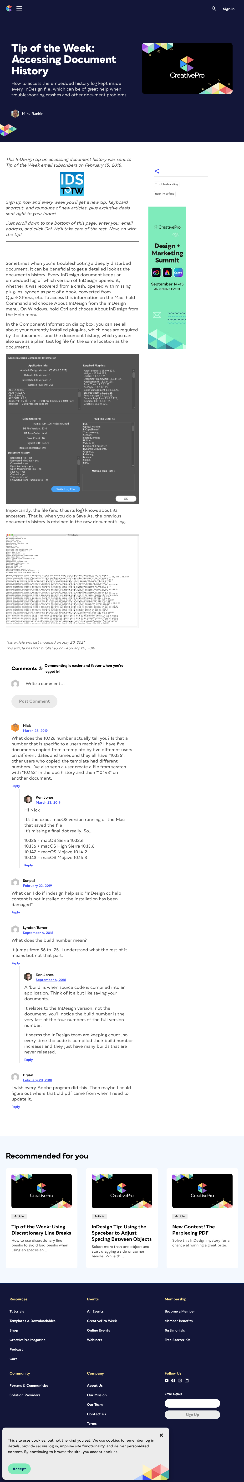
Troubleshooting (166, 184)
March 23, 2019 (35, 731)
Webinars (94, 1340)
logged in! (52, 671)
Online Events (98, 1330)
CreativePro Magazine (28, 1340)
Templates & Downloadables (33, 1321)
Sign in (228, 9)
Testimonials (175, 1330)
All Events (95, 1311)
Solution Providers (25, 1395)
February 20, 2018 (37, 1080)
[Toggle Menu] (19, 8)
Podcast (16, 1349)
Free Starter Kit (177, 1340)
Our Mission (97, 1395)
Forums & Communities (29, 1385)
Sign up (192, 1415)
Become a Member (180, 1311)
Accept (19, 1469)
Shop (14, 1330)
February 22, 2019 (37, 886)
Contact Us (96, 1414)
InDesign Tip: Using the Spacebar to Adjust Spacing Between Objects (122, 1233)
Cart (13, 1359)
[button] (161, 1435)
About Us (95, 1385)
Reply (15, 786)
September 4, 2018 (38, 933)
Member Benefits (179, 1321)
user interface (164, 193)
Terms (92, 1423)
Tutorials (17, 1311)
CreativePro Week (102, 1321)
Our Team (95, 1404)
